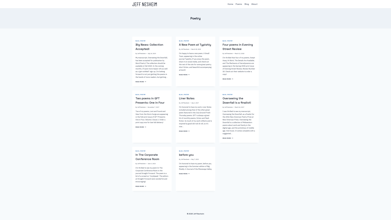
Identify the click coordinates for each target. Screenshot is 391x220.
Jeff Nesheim (141, 53)
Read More (141, 82)
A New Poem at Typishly (195, 44)
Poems (239, 4)
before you (186, 155)
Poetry (143, 41)
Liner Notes (186, 98)
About (254, 4)
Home (230, 4)
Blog (246, 4)
